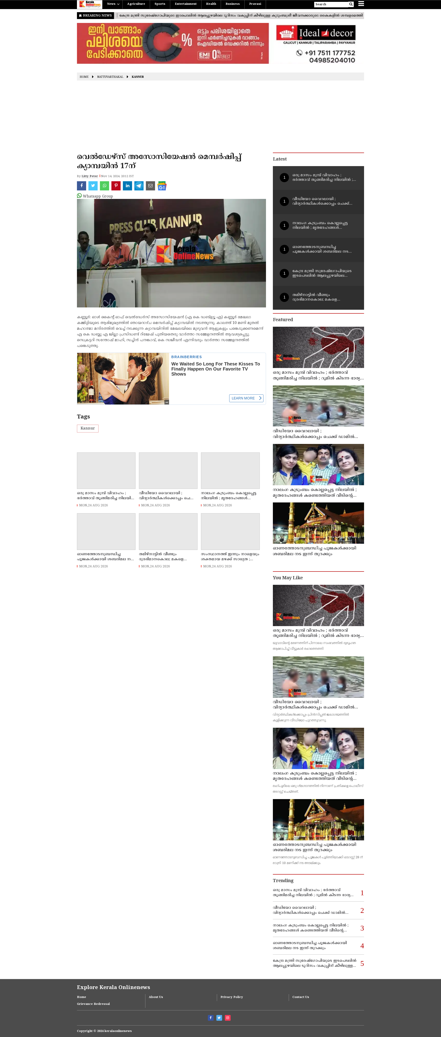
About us (156, 997)
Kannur (88, 428)
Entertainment (186, 4)
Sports (160, 4)
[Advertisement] (220, 118)
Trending (283, 881)
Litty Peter (90, 176)
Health (211, 4)
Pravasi (255, 4)
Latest (280, 159)
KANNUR (138, 77)
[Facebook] (211, 1018)
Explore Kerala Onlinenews (113, 988)
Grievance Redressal (93, 1004)
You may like (288, 578)
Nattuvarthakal (110, 77)
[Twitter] (219, 1018)
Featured (283, 320)
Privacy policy (231, 997)
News (111, 4)
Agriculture (136, 4)
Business (233, 4)
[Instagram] (228, 1018)
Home (84, 77)
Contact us (300, 997)
